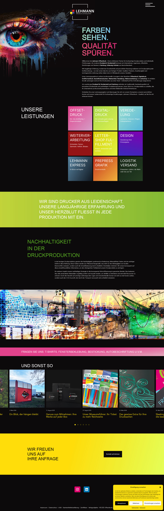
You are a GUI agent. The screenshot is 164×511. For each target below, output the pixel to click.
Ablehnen (136, 503)
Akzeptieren (121, 503)
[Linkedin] (86, 489)
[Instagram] (77, 489)
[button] (160, 487)
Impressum (142, 507)
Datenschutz (135, 507)
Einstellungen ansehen (152, 503)
